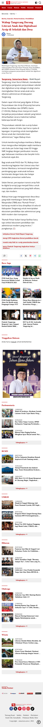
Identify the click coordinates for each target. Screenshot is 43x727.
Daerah (10, 19)
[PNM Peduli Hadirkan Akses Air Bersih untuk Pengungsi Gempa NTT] (11, 293)
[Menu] (3, 3)
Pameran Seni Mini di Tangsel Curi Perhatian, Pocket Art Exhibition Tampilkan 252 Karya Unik (27, 550)
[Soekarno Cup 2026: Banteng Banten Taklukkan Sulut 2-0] (7, 596)
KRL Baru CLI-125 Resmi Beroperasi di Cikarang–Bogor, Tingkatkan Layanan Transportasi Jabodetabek (28, 479)
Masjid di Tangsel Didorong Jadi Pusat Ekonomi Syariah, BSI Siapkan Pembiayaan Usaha (28, 504)
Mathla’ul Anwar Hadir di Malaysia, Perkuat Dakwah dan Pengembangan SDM (31, 280)
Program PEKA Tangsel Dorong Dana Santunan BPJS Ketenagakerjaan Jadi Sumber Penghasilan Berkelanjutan (28, 515)
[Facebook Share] (21, 256)
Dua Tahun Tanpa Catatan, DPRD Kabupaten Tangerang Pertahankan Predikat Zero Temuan (27, 423)
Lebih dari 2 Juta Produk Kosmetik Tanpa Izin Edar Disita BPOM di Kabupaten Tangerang (27, 571)
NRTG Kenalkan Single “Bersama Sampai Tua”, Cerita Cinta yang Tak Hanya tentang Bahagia (28, 561)
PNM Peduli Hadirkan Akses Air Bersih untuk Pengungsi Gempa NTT (10, 302)
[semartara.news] (16, 3)
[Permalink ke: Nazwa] (3, 34)
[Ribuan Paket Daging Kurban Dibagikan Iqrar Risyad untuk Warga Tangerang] (7, 434)
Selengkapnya (21, 442)
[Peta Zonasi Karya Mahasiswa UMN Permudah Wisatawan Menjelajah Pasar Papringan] (7, 663)
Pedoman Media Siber (30, 718)
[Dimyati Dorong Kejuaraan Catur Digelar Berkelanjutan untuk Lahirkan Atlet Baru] (7, 617)
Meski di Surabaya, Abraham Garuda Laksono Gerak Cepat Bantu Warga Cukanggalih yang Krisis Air (28, 412)
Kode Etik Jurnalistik (13, 718)
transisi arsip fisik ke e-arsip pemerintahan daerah (20, 242)
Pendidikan (29, 19)
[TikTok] (32, 709)
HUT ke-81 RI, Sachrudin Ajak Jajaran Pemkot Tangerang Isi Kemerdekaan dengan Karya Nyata (32, 324)
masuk (13, 342)
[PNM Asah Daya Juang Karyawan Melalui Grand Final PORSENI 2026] (11, 271)
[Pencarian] (40, 3)
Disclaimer (34, 715)
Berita (4, 19)
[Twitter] (15, 709)
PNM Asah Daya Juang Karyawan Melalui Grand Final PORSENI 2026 (11, 280)
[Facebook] (11, 709)
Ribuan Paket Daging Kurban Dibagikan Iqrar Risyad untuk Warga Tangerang (28, 434)
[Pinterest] (20, 709)
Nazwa (9, 33)
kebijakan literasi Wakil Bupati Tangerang (18, 234)
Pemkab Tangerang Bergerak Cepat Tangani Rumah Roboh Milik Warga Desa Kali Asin (10, 324)
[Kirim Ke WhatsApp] (39, 256)
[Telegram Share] (35, 256)
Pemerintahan (19, 19)
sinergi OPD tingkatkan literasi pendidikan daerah (20, 238)
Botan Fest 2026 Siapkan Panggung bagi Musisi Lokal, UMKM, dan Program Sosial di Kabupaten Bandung (27, 525)
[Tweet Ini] (26, 256)
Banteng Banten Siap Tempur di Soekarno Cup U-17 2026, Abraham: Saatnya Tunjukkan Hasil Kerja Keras (27, 607)
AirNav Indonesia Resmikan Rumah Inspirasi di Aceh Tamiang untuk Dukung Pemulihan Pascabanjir (27, 458)
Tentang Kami (10, 715)
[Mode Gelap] (36, 3)
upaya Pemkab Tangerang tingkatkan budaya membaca (19, 247)
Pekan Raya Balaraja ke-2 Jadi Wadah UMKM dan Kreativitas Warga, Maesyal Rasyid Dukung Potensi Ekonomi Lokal (32, 302)
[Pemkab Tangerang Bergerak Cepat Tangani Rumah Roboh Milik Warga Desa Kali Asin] (11, 315)
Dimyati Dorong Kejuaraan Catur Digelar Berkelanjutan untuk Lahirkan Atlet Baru (27, 617)
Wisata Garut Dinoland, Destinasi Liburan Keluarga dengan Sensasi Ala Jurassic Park (28, 652)
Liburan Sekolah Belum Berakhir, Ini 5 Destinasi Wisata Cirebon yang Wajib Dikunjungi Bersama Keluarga (28, 642)
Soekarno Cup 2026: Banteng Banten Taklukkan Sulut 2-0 (28, 596)
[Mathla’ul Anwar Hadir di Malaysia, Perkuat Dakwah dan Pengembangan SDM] (32, 271)
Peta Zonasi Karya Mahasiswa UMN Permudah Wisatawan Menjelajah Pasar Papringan (27, 663)
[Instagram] (24, 709)
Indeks (19, 715)
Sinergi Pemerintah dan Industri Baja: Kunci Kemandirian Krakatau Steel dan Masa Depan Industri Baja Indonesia (27, 469)
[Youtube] (28, 709)
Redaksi (26, 715)
